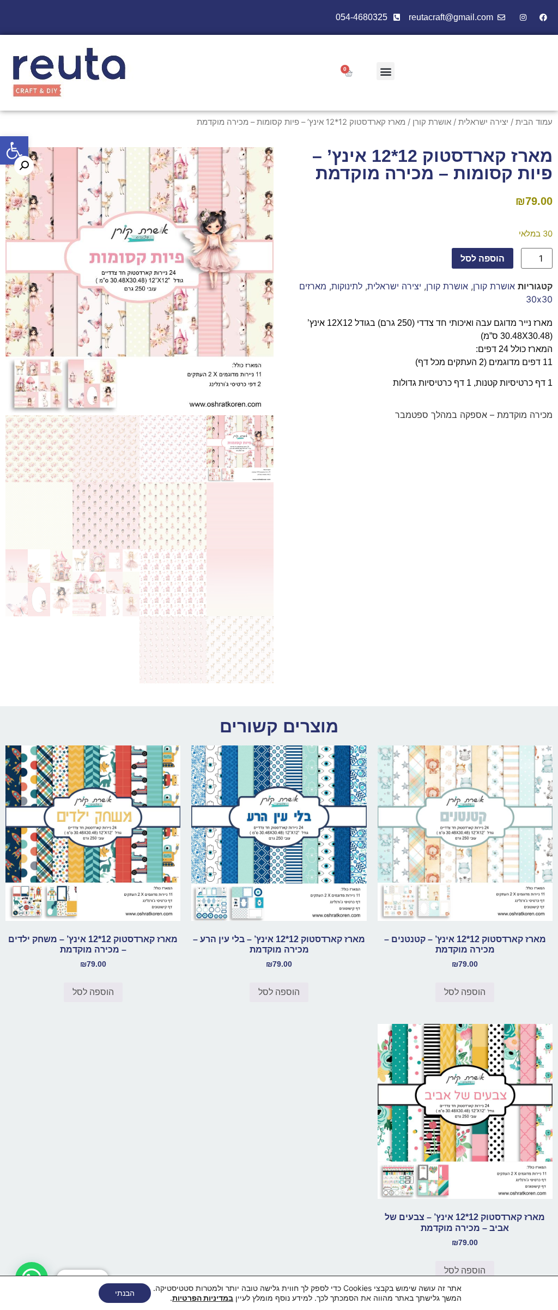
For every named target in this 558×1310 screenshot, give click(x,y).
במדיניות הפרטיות (202, 1297)
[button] (14, 150)
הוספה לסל (482, 258)
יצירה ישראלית (483, 122)
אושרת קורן (432, 122)
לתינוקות (346, 286)
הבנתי (125, 1292)
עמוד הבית (534, 122)
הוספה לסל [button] (465, 992)
